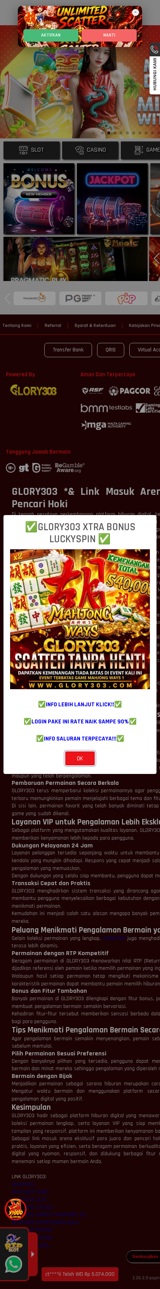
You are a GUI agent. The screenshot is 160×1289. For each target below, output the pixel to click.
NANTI (109, 35)
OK (80, 758)
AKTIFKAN (51, 35)
